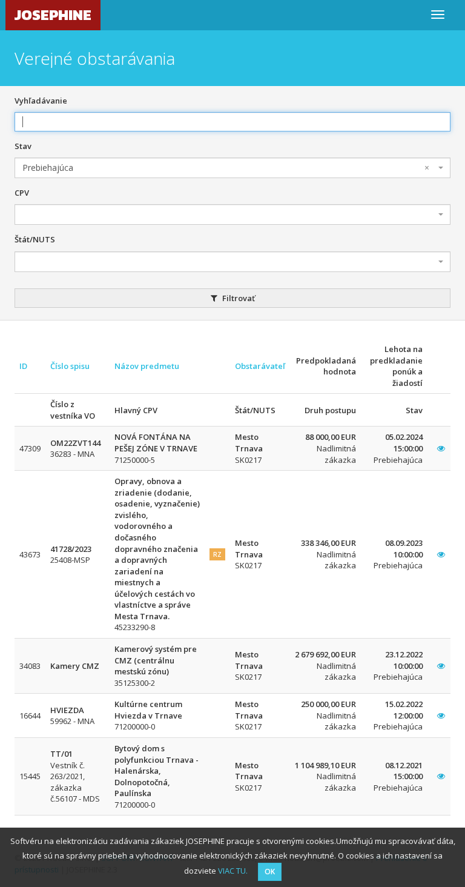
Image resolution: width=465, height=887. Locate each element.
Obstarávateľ (260, 365)
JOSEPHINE (53, 14)
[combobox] (232, 168)
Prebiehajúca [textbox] (225, 167)
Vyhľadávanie (41, 100)
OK (270, 871)
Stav (23, 146)
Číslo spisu (70, 365)
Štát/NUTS (35, 239)
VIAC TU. (233, 870)
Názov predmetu (146, 365)
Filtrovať (237, 298)
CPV (22, 192)
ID (23, 365)
